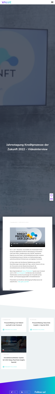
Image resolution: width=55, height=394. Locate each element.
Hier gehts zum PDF (23, 282)
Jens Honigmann (21, 273)
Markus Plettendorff (27, 271)
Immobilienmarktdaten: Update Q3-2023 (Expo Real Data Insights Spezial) (14, 360)
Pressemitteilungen (11, 329)
